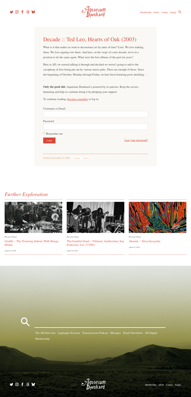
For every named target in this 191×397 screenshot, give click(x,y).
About (156, 12)
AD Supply (151, 333)
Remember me (54, 133)
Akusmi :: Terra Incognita (144, 241)
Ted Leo (86, 158)
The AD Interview (45, 333)
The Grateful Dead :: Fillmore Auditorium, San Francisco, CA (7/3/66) (95, 242)
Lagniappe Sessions (69, 333)
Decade (77, 158)
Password (48, 121)
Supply (173, 12)
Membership (145, 12)
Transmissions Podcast (95, 333)
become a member (77, 99)
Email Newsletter (133, 333)
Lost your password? (136, 140)
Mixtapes (115, 333)
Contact (164, 12)
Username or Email (54, 108)
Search (179, 11)
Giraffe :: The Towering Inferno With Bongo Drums (32, 242)
